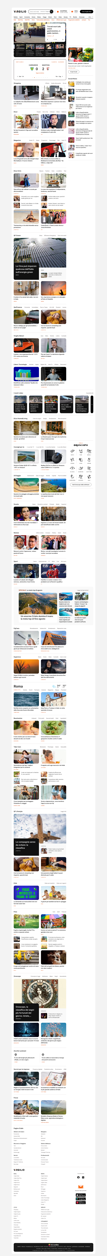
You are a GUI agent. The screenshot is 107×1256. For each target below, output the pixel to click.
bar (42, 1136)
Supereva (17, 657)
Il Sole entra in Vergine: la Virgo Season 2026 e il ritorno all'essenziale (55, 1015)
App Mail (16, 1193)
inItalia (42, 1193)
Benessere (16, 134)
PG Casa (16, 1231)
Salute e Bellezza (45, 1143)
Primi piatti (41, 718)
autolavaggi (16, 1152)
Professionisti (45, 1155)
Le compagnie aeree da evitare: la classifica (25, 845)
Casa (15, 441)
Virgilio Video (44, 1182)
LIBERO (19, 1246)
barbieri (43, 1150)
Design (45, 418)
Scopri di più (73, 71)
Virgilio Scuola (17, 1214)
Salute (57, 747)
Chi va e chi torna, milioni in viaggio (66, 407)
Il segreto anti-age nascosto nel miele (53, 765)
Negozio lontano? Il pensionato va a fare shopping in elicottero (82, 409)
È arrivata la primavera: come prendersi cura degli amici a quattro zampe (56, 939)
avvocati (43, 1157)
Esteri (59, 533)
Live (58, 561)
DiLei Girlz (17, 171)
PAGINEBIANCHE (52, 1246)
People (39, 112)
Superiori (63, 504)
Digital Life (43, 364)
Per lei (64, 83)
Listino (57, 336)
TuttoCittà (16, 1238)
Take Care (17, 747)
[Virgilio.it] (20, 12)
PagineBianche (17, 1235)
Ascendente (63, 976)
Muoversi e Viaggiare (20, 1143)
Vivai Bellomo (71, 68)
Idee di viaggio (40, 475)
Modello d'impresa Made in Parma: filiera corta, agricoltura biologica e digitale (52, 1118)
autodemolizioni (17, 1148)
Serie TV (64, 140)
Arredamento (52, 418)
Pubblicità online (48, 1069)
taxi (15, 1145)
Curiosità (63, 336)
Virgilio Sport (44, 1178)
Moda (15, 105)
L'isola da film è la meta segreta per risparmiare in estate (65, 620)
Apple (37, 364)
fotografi (43, 1164)
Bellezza (64, 112)
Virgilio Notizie (44, 1176)
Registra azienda (18, 1229)
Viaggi (44, 17)
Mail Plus (20, 20)
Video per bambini (50, 883)
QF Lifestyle (18, 811)
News (37, 140)
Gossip (66, 17)
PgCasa (16, 628)
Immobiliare (35, 307)
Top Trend (16, 1091)
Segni (56, 976)
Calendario (16, 1191)
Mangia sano (17, 805)
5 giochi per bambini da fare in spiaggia (53, 901)
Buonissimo (18, 718)
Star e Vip (45, 112)
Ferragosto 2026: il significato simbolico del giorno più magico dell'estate (51, 1041)
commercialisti (44, 1159)
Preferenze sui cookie (62, 1248)
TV (70, 17)
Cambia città (17, 689)
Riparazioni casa (61, 628)
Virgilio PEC (16, 1180)
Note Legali (44, 1248)
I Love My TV (30, 447)
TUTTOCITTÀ (60, 1246)
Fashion (47, 171)
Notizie (15, 17)
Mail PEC (27, 20)
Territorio (16, 712)
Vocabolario (43, 1232)
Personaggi (52, 140)
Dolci (57, 718)
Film (58, 140)
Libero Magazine (45, 1200)
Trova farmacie (44, 1228)
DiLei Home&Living (20, 418)
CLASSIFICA (54, 61)
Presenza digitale (37, 1069)
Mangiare (43, 1131)
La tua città (43, 1230)
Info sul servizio (33, 14)
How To (50, 364)
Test (65, 171)
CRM (65, 1069)
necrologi (16, 1164)
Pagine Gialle (18, 1128)
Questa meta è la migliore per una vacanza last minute (65, 604)
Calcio (49, 35)
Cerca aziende (44, 1223)
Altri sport (63, 561)
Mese (51, 976)
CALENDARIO (61, 61)
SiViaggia (17, 475)
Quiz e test (63, 657)
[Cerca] (51, 11)
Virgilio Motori (19, 336)
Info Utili (51, 307)
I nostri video (18, 393)
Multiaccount (17, 1189)
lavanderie (16, 1157)
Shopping (16, 1209)
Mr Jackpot (43, 1216)
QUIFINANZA (75, 1246)
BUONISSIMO (81, 1246)
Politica (54, 533)
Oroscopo (81, 17)
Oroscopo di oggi (35, 976)
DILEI (65, 1246)
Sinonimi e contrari (43, 504)
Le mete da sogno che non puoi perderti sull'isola (80, 620)
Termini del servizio (41, 14)
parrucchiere (44, 1145)
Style (53, 171)
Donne (33, 17)
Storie (64, 533)
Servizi (16, 1155)
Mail (15, 20)
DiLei (15, 112)
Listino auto (16, 1220)
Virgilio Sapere (17, 1211)
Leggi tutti (63, 811)
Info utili (16, 329)
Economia (27, 17)
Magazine (17, 140)
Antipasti (34, 718)
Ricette (75, 17)
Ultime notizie (39, 533)
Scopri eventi (44, 1225)
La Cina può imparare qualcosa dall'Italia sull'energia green (26, 269)
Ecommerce (58, 1069)
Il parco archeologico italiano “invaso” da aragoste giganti (81, 604)
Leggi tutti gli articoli (82, 590)
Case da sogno (37, 418)
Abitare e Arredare (19, 1131)
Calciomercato (42, 561)
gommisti (16, 1150)
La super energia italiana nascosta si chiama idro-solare (55, 274)
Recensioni (63, 364)
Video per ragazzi (61, 883)
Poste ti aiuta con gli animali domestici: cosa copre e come (56, 850)
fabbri (15, 1140)
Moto (46, 336)
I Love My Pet (40, 447)
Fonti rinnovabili (62, 235)
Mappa (57, 690)
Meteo (39, 17)
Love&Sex (59, 171)
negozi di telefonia (18, 1162)
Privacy (48, 1248)
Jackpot (84, 20)
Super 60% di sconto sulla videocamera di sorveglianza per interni (84, 106)
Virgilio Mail (16, 1176)
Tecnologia (44, 105)
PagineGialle (17, 1227)
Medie (57, 504)
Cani (54, 911)
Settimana (45, 976)
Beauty (41, 171)
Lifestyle (52, 112)
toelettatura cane (18, 1159)
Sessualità (63, 747)
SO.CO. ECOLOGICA (18, 1120)
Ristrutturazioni (62, 418)
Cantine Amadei (45, 1122)
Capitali (54, 475)
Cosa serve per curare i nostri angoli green (79, 66)
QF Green (17, 235)
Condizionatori (17, 650)
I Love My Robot (61, 447)
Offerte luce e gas (61, 20)
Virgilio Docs (17, 1184)
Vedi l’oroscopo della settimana (80, 484)
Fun (89, 20)
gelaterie (43, 1134)
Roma (18, 686)
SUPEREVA (87, 1246)
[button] (63, 39)
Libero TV (43, 1202)
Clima (40, 235)
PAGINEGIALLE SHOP (38, 1246)
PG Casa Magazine (18, 1233)
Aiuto (15, 1195)
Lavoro (64, 307)
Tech (55, 17)
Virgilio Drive (17, 1182)
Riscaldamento (34, 628)
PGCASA (46, 1246)
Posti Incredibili (18, 498)
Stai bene (16, 769)
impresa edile (17, 1136)
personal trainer (45, 1162)
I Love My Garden (50, 447)
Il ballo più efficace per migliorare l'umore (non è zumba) (55, 774)
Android (31, 364)
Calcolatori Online (45, 1236)
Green (17, 274)
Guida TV (31, 140)
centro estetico (44, 1148)
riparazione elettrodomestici (20, 1138)
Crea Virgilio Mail (86, 11)
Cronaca (47, 533)
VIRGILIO (23, 1246)
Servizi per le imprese (21, 1069)
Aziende (43, 690)
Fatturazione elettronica (43, 20)
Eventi (30, 690)
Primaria (52, 504)
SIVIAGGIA (69, 1246)
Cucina (42, 740)
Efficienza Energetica (50, 235)
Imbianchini (43, 628)
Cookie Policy (54, 1248)
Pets (15, 912)
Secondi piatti (50, 718)
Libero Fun (43, 1218)
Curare (42, 805)
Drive (33, 20)
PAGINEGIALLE (29, 1246)
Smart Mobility (17, 1222)
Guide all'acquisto (56, 83)
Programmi (44, 140)
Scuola (16, 504)
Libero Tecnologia (20, 364)
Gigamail (16, 1186)
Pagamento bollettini (74, 20)
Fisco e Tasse (43, 307)
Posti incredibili (62, 475)
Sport (20, 17)
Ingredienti (63, 718)
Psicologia (50, 747)
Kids (15, 883)
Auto (42, 336)
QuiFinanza (18, 307)
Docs (53, 20)
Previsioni (63, 690)
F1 (49, 561)
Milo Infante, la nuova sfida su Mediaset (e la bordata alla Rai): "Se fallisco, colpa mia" (52, 161)
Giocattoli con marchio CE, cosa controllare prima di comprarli (51, 409)
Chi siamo (38, 1248)
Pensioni (58, 307)
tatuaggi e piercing (45, 1152)
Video (60, 17)
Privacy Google (49, 14)
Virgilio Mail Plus (17, 1178)
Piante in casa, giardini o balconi (78, 63)
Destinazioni (30, 475)
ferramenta (16, 1134)
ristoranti (43, 1138)
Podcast (64, 911)
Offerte (47, 83)
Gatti (58, 911)
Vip (41, 134)
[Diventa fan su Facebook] (78, 1177)
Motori (50, 17)
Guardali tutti (89, 393)
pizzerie (43, 1140)
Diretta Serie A (19, 61)
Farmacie (36, 690)
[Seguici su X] (83, 1177)
